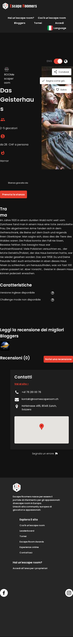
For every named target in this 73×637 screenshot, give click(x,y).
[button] (41, 426)
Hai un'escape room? (21, 18)
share (55, 72)
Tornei (38, 23)
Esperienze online (29, 547)
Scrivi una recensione (58, 359)
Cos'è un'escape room (52, 18)
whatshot (2, 152)
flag (56, 453)
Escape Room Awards (32, 541)
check (43, 80)
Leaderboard (27, 530)
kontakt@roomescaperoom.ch (40, 399)
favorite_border (57, 89)
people (2, 119)
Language (60, 28)
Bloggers (19, 23)
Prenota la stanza (13, 194)
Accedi (59, 23)
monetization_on (2, 136)
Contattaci (26, 552)
